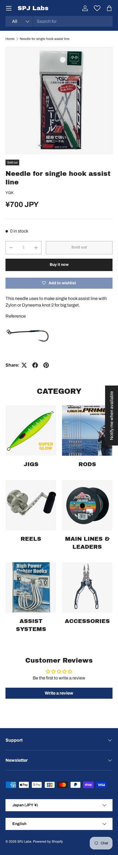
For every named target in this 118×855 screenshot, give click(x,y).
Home (10, 39)
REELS (31, 539)
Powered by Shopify (48, 841)
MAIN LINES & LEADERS (87, 543)
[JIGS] (31, 430)
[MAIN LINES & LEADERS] (87, 505)
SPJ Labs (24, 841)
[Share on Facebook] (35, 365)
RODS (87, 464)
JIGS (31, 464)
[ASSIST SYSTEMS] (31, 587)
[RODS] (87, 430)
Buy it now (59, 265)
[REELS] (31, 505)
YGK (9, 193)
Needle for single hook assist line (44, 39)
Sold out (79, 247)
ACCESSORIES (87, 621)
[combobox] (59, 21)
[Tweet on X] (24, 365)
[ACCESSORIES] (87, 587)
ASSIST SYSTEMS (31, 625)
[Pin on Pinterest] (46, 365)
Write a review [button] (59, 693)
